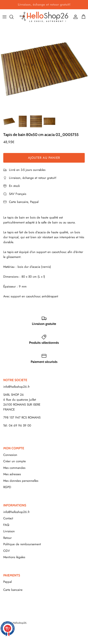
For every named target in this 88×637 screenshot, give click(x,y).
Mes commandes (14, 468)
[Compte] (74, 16)
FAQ (6, 525)
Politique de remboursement (22, 544)
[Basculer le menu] (4, 16)
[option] (44, 69)
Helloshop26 (19, 623)
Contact (8, 518)
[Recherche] (13, 16)
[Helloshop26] (44, 16)
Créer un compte (14, 461)
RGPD (7, 487)
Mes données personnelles (20, 480)
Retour (7, 538)
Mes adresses (12, 474)
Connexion (10, 455)
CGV (6, 550)
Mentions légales (14, 557)
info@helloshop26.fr (16, 386)
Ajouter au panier (44, 157)
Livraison (9, 531)
